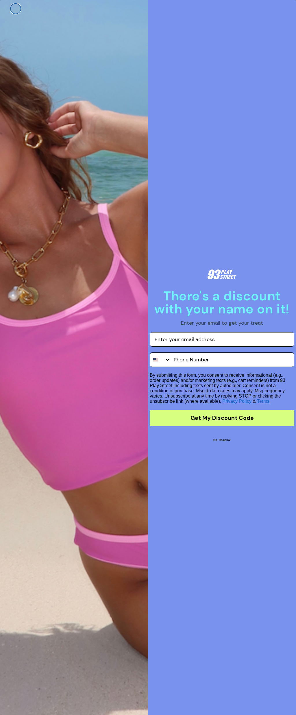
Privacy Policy (236, 401)
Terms (263, 401)
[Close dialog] (15, 8)
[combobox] (160, 360)
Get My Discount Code (222, 418)
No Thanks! (222, 440)
